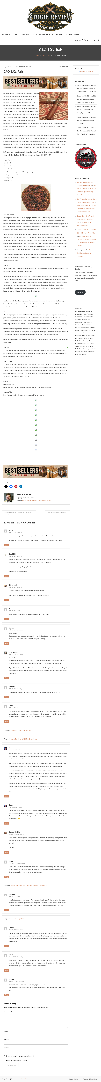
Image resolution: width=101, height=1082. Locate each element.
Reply (6, 545)
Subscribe (80, 292)
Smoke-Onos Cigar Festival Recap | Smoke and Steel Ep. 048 (86, 219)
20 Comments (63, 67)
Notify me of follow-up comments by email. (20, 1056)
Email (6, 1039)
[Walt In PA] (86, 158)
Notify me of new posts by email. (16, 1060)
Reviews (5, 34)
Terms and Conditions (90, 1079)
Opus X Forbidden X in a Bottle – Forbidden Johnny (18, 513)
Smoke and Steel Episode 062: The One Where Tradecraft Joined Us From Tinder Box (86, 99)
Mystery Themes (25, 1079)
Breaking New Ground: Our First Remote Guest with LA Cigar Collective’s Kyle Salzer (86, 209)
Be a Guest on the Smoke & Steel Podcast (50, 34)
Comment (8, 1012)
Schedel (12, 687)
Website (6, 1048)
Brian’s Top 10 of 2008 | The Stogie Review (24, 739)
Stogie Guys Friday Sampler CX (21, 730)
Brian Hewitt (27, 67)
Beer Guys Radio (74, 34)
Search (95, 40)
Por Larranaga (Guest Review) (57, 512)
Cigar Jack (13, 585)
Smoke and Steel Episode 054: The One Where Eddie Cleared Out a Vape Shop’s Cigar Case (86, 131)
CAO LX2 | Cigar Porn (17, 919)
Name (6, 1031)
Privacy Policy (73, 1079)
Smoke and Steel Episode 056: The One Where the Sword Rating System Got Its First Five (86, 110)
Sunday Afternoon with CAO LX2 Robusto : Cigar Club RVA (29, 885)
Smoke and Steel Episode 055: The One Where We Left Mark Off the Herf (86, 120)
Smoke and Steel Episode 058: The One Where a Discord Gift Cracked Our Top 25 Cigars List (86, 89)
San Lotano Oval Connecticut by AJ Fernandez (86, 253)
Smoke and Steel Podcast (23, 34)
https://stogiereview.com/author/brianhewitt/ (36, 500)
